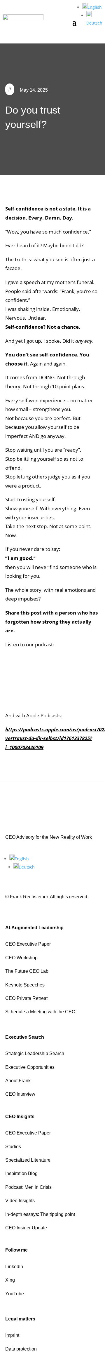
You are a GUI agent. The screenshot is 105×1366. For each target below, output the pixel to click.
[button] (92, 7)
